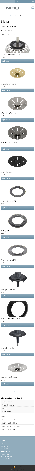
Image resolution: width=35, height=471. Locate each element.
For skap (4, 408)
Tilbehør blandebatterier (8, 405)
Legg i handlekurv (6, 61)
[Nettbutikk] (12, 8)
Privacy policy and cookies (17, 470)
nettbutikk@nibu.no (8, 456)
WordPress (18, 467)
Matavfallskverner (6, 411)
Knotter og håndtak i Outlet (8, 429)
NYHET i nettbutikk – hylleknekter (10, 423)
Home (8, 16)
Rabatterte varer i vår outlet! (9, 420)
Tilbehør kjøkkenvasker (14, 16)
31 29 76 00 (6, 454)
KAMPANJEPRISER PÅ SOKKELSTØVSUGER (12, 426)
